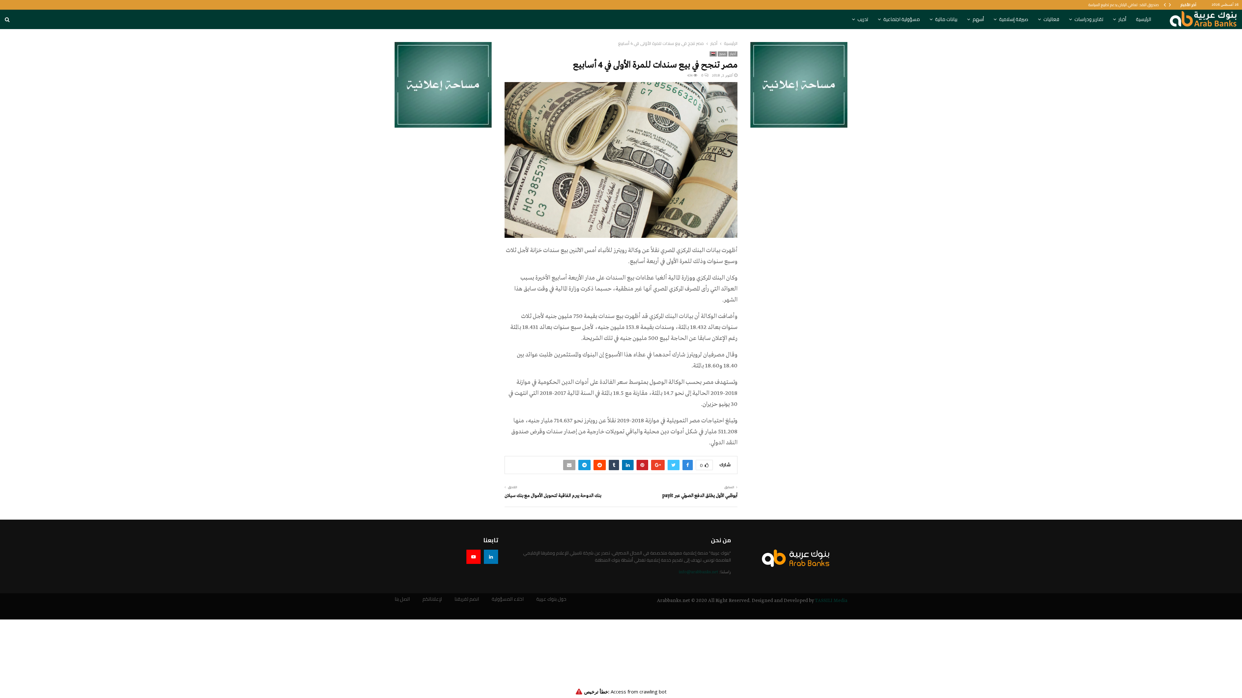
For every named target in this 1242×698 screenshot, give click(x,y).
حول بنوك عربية (551, 599)
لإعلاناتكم (432, 599)
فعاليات (1051, 19)
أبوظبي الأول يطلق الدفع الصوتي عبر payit (699, 495)
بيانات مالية (946, 19)
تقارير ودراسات (1088, 19)
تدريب (862, 19)
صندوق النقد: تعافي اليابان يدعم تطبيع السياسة (1123, 4)
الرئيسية (1143, 19)
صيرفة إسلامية (1013, 19)
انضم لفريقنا (466, 599)
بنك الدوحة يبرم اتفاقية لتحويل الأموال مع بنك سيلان (553, 495)
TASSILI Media (831, 601)
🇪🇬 (713, 54)
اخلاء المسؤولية (508, 599)
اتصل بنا (402, 599)
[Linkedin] (491, 557)
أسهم (978, 19)
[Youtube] (473, 557)
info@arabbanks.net (698, 572)
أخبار (1122, 19)
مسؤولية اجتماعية (901, 19)
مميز (722, 54)
